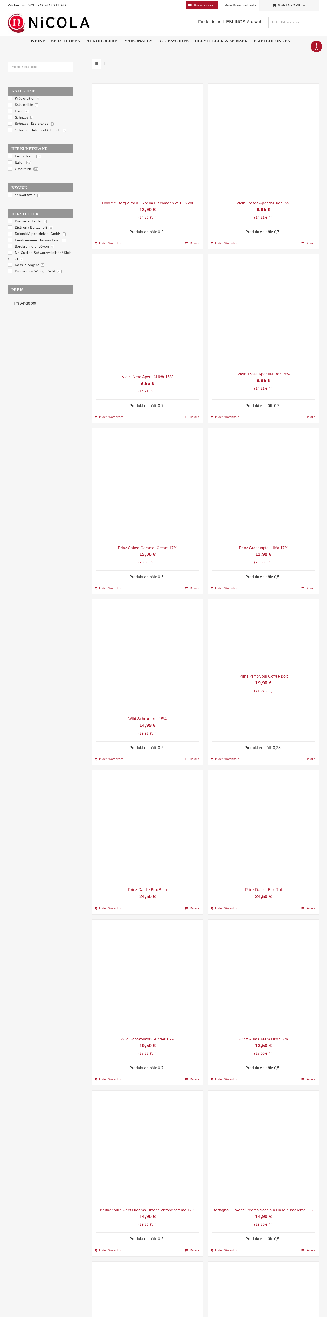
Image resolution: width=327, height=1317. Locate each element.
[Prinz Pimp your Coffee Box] (263, 635)
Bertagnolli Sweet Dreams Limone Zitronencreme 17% (147, 1210)
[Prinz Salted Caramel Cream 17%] (147, 485)
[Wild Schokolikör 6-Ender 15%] (147, 976)
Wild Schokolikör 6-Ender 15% (147, 1039)
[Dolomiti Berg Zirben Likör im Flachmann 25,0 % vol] (147, 140)
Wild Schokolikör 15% (147, 719)
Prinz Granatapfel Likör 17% (263, 548)
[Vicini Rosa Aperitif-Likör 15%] (263, 311)
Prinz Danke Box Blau (147, 890)
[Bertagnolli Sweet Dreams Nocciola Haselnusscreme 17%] (263, 1147)
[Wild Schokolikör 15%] (147, 656)
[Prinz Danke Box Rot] (263, 827)
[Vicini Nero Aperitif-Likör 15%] (147, 313)
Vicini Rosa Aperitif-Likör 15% (263, 374)
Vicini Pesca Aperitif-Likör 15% (263, 203)
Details (194, 243)
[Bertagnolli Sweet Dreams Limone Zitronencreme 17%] (147, 1147)
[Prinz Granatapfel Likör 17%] (263, 485)
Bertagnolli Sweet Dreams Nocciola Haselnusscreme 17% (263, 1210)
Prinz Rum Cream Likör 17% (263, 1039)
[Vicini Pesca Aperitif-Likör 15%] (263, 140)
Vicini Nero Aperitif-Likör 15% (147, 377)
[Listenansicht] (106, 64)
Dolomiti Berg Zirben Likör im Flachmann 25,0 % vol (147, 203)
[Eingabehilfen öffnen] (316, 46)
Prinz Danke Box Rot (263, 890)
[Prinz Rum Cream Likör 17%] (263, 976)
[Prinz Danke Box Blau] (147, 827)
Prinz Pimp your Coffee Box (263, 676)
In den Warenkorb (111, 243)
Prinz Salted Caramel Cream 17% (147, 548)
